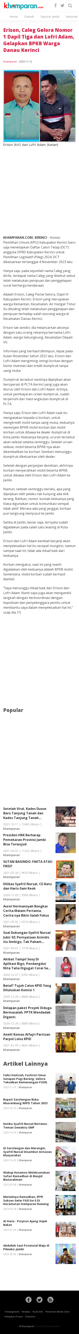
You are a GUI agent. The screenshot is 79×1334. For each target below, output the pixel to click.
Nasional (71, 16)
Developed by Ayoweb (47, 1326)
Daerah (29, 16)
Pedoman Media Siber (57, 1311)
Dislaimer (30, 1316)
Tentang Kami (11, 1311)
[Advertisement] (39, 186)
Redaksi (26, 1311)
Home (14, 16)
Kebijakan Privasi (13, 1316)
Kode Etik (38, 1311)
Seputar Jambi (50, 16)
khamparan (10, 61)
